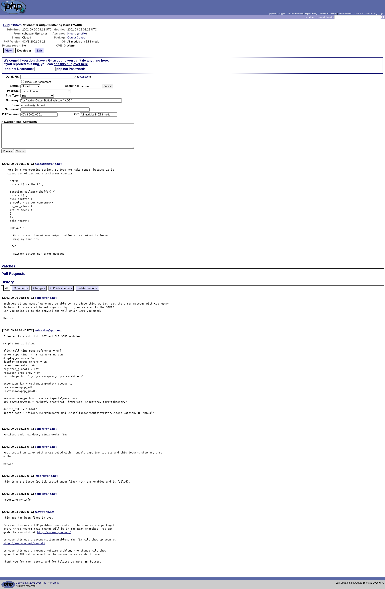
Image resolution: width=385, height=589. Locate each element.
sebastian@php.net (48, 163)
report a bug (311, 13)
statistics (359, 13)
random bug (371, 13)
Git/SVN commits (61, 288)
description (84, 76)
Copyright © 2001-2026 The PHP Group (37, 582)
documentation (296, 13)
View (8, 50)
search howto (345, 13)
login (382, 13)
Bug (6, 25)
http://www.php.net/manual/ (24, 543)
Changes (39, 288)
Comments (21, 288)
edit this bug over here (71, 64)
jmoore (71, 33)
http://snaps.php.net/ (54, 532)
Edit (39, 50)
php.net (272, 13)
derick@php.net (46, 297)
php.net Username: (19, 69)
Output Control (76, 37)
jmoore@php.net (46, 475)
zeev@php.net (44, 511)
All (6, 288)
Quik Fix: (13, 76)
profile (82, 33)
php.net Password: (70, 69)
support (282, 13)
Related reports (87, 288)
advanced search (327, 13)
